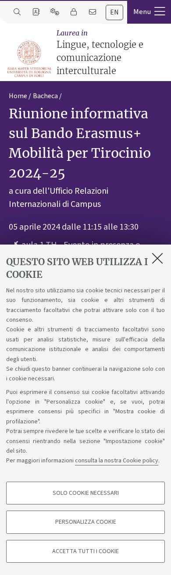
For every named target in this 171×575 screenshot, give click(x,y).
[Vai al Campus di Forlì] (29, 59)
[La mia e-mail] (92, 12)
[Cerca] (16, 12)
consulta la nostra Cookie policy (116, 460)
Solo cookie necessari (86, 493)
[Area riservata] (73, 12)
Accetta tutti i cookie (85, 551)
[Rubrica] (35, 12)
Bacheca (45, 96)
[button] (149, 12)
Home (18, 96)
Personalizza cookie (85, 522)
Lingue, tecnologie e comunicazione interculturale (100, 52)
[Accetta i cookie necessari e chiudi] (157, 258)
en (114, 12)
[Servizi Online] (54, 12)
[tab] (114, 12)
